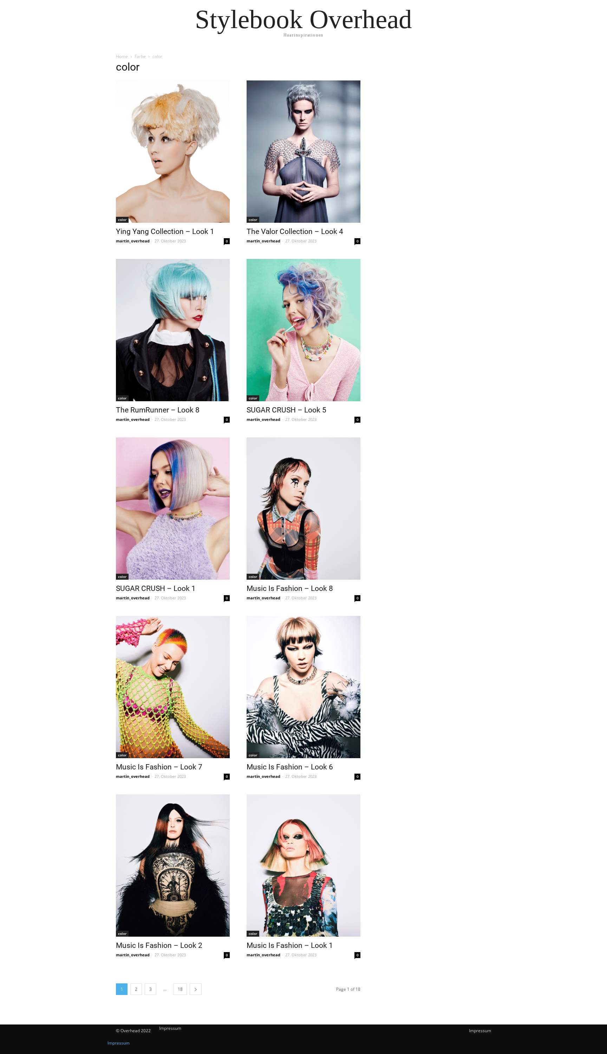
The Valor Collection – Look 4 (295, 231)
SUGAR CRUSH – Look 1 (156, 588)
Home (122, 56)
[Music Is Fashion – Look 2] (173, 865)
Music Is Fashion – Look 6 (290, 767)
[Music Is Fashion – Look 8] (303, 508)
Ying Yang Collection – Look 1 (165, 231)
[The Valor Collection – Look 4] (303, 151)
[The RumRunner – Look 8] (173, 330)
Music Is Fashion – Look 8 (290, 588)
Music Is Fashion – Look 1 (290, 945)
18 (180, 989)
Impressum (480, 1031)
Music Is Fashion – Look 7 (159, 767)
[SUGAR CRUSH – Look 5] (303, 330)
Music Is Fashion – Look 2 (159, 945)
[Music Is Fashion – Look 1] (303, 865)
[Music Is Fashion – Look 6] (303, 687)
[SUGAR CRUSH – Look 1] (173, 508)
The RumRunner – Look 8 (158, 410)
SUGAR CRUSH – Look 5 (286, 410)
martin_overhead (133, 240)
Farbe (140, 56)
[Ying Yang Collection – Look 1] (173, 151)
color (122, 219)
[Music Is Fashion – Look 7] (173, 687)
